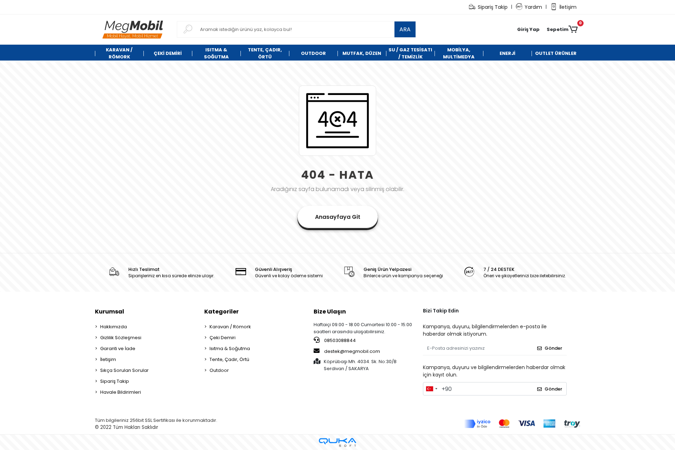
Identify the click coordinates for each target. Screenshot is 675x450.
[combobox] (431, 388)
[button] (528, 29)
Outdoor (219, 370)
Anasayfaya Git (337, 217)
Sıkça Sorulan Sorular (124, 370)
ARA (405, 29)
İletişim (568, 7)
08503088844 (339, 340)
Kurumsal (109, 312)
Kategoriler (221, 312)
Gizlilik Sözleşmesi (120, 337)
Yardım (533, 7)
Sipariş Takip (493, 7)
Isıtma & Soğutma (230, 348)
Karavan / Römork (230, 326)
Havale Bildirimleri (120, 392)
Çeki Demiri (223, 337)
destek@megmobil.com (352, 351)
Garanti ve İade (117, 348)
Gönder (553, 348)
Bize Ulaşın (330, 312)
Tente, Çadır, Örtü (229, 359)
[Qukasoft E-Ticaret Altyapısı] (337, 442)
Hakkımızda (113, 326)
